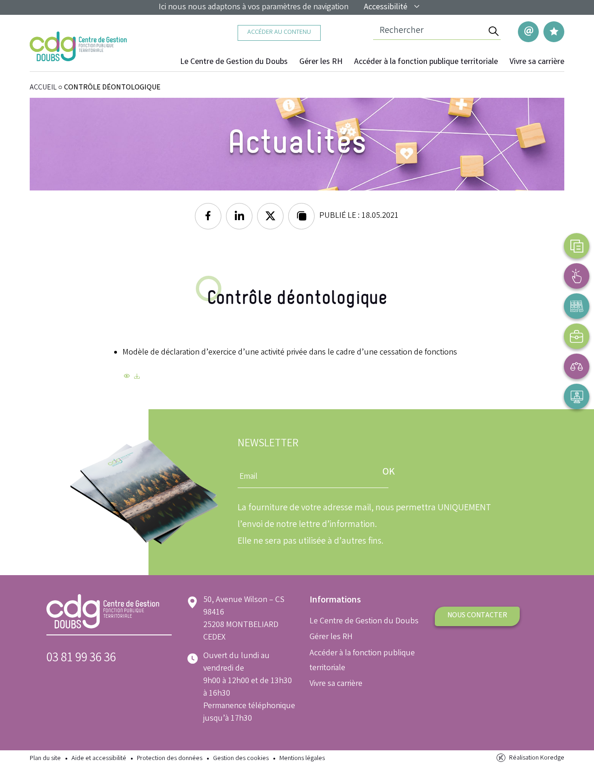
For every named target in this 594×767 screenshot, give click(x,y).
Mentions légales (302, 759)
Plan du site (45, 759)
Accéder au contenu (279, 33)
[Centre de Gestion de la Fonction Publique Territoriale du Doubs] (78, 46)
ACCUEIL (43, 87)
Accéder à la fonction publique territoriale (426, 62)
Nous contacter (477, 615)
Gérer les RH (320, 62)
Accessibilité (385, 7)
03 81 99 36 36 (81, 659)
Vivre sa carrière (537, 62)
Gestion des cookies (241, 759)
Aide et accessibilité (98, 759)
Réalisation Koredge (536, 758)
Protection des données (169, 759)
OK (388, 472)
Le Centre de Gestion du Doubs (234, 62)
